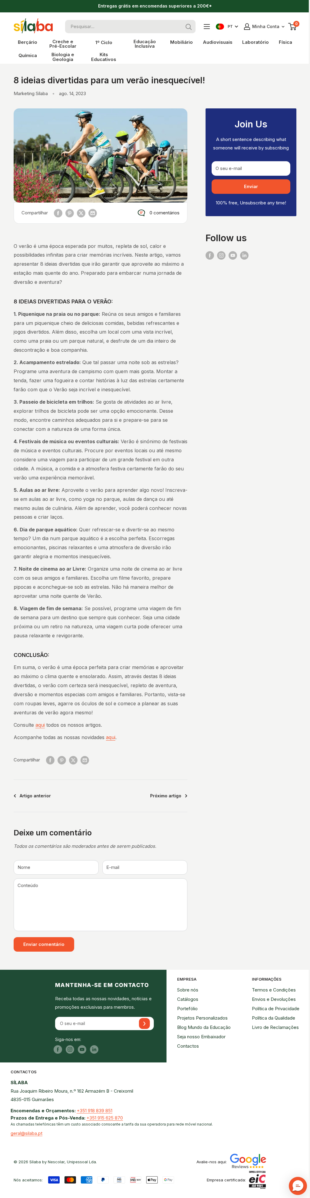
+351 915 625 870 (104, 1118)
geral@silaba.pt (26, 1133)
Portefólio (187, 1008)
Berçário (27, 42)
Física (285, 42)
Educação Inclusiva (145, 44)
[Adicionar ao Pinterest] (69, 213)
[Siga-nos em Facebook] (210, 255)
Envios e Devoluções (274, 999)
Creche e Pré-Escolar (62, 44)
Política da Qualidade (273, 1018)
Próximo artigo (165, 795)
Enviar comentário (43, 944)
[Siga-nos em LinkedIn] (244, 255)
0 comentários (165, 213)
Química (27, 55)
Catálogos (187, 999)
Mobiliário (181, 42)
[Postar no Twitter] (81, 213)
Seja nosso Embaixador (201, 1036)
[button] (298, 1186)
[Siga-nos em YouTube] (233, 255)
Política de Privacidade (275, 1008)
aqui (40, 725)
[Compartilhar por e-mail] (92, 213)
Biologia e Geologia (62, 57)
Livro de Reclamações (275, 1027)
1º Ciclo (103, 42)
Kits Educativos (103, 57)
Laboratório (255, 42)
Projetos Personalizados (202, 1018)
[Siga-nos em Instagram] (221, 255)
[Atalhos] (207, 26)
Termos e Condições (274, 990)
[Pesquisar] (189, 26)
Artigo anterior (35, 795)
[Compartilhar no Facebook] (58, 213)
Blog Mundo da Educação (204, 1027)
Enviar (251, 186)
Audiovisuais (217, 42)
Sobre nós (187, 990)
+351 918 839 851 (94, 1110)
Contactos (188, 1046)
